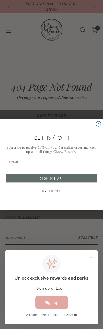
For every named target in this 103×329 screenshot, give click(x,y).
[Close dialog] (98, 123)
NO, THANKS (51, 191)
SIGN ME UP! (51, 178)
